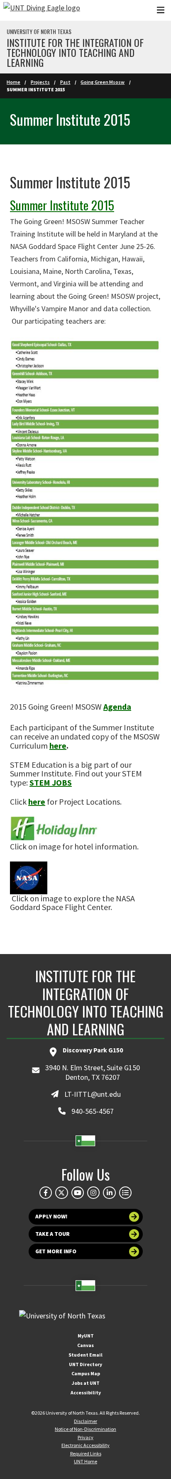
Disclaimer (85, 1421)
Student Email (85, 1355)
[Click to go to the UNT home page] (41, 10)
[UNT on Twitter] (61, 1192)
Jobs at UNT (86, 1383)
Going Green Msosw (103, 82)
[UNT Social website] (125, 1192)
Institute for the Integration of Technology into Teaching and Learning (75, 52)
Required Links (85, 1453)
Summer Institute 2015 (62, 205)
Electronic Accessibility (85, 1445)
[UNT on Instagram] (93, 1192)
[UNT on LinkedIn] (109, 1192)
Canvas (85, 1345)
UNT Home (85, 1461)
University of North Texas (39, 31)
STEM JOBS (50, 782)
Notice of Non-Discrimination (85, 1429)
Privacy (85, 1437)
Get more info (55, 1251)
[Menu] (160, 10)
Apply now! (51, 1216)
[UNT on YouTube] (77, 1192)
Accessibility (86, 1392)
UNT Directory (85, 1364)
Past (65, 82)
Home (13, 82)
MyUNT (86, 1336)
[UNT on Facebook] (45, 1192)
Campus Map (85, 1373)
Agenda (117, 706)
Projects (40, 82)
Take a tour (52, 1233)
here (57, 745)
